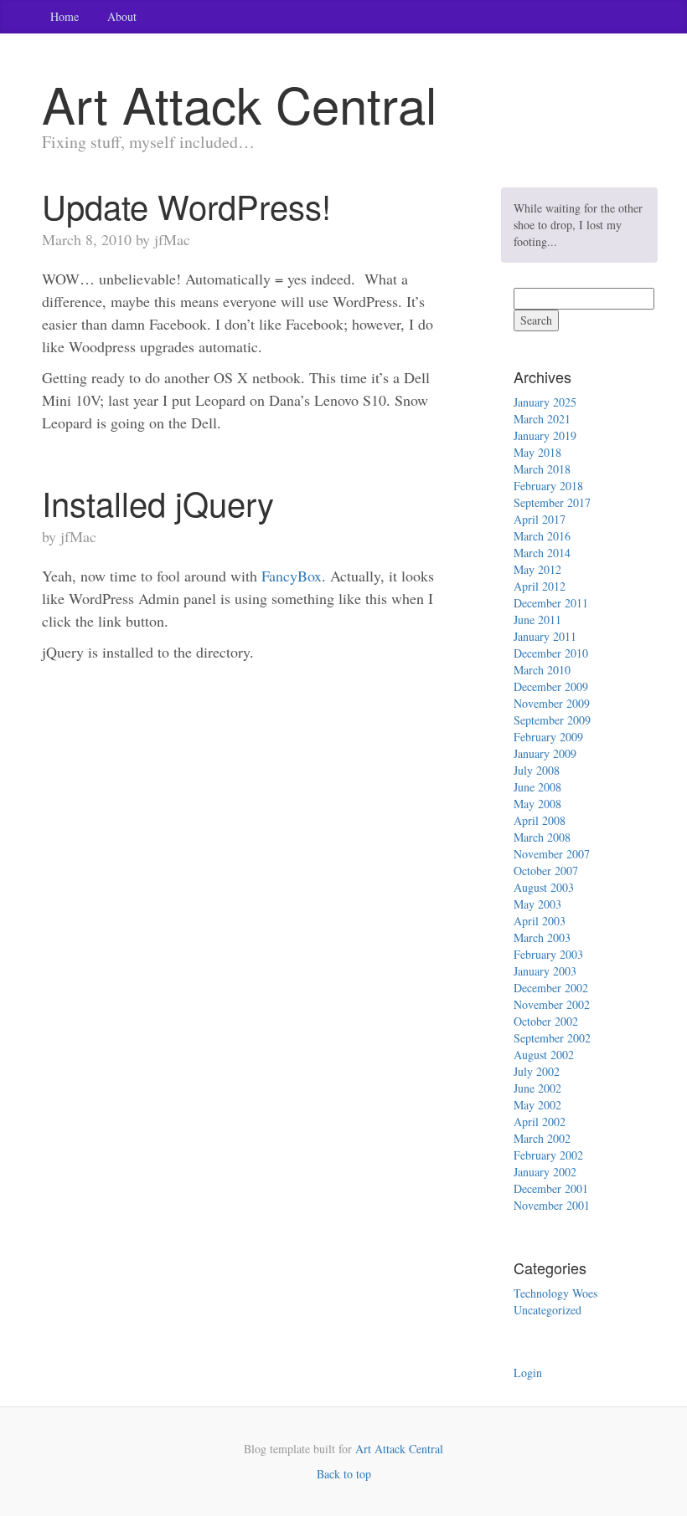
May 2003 (537, 904)
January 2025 (545, 402)
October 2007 (546, 870)
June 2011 (537, 619)
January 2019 (545, 435)
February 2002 (548, 1155)
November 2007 (552, 854)
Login (528, 1372)
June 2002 (537, 1088)
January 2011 (545, 636)
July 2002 (537, 1071)
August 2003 (544, 887)
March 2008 (542, 837)
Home (64, 16)
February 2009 (548, 737)
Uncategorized (547, 1310)
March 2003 (542, 937)
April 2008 (540, 820)
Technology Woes (555, 1293)
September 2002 (552, 1038)
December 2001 (551, 1188)
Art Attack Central (399, 1449)
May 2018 (537, 452)
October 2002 (546, 1021)
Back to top (344, 1474)
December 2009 (551, 686)
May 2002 (537, 1105)
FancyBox (291, 576)
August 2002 (544, 1055)
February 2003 (548, 954)
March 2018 (542, 469)
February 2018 (548, 486)
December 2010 (551, 653)
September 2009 (552, 720)
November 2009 (552, 703)
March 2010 (542, 670)
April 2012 (540, 586)
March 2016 (542, 536)
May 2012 (537, 569)
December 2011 (551, 603)
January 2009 (545, 753)
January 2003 (545, 971)
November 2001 (552, 1205)
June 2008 (537, 787)
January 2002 (545, 1172)
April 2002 (540, 1121)
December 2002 (551, 988)
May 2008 (537, 804)
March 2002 (542, 1138)
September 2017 (552, 502)
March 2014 (542, 553)
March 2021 (542, 419)
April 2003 (540, 921)
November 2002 (552, 1004)
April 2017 (540, 519)
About (122, 16)
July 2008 (537, 770)
